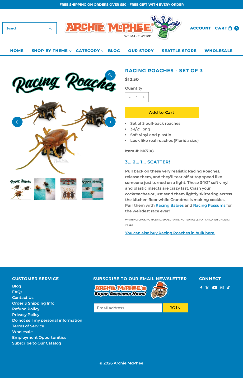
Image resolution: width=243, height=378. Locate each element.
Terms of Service (28, 326)
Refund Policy (25, 309)
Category (88, 50)
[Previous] (17, 122)
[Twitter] (207, 288)
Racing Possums (209, 205)
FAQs (17, 292)
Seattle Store (179, 50)
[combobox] (29, 28)
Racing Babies (170, 205)
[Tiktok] (228, 288)
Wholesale (219, 50)
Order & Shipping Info (33, 303)
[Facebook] (201, 288)
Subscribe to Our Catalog (36, 343)
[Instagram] (222, 288)
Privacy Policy (25, 314)
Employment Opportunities (39, 337)
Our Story (141, 50)
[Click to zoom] (110, 75)
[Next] (110, 122)
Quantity (133, 88)
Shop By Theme (50, 50)
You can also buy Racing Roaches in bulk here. (170, 233)
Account (200, 28)
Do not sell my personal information (47, 320)
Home (16, 50)
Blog (114, 50)
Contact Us (22, 297)
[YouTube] (214, 288)
